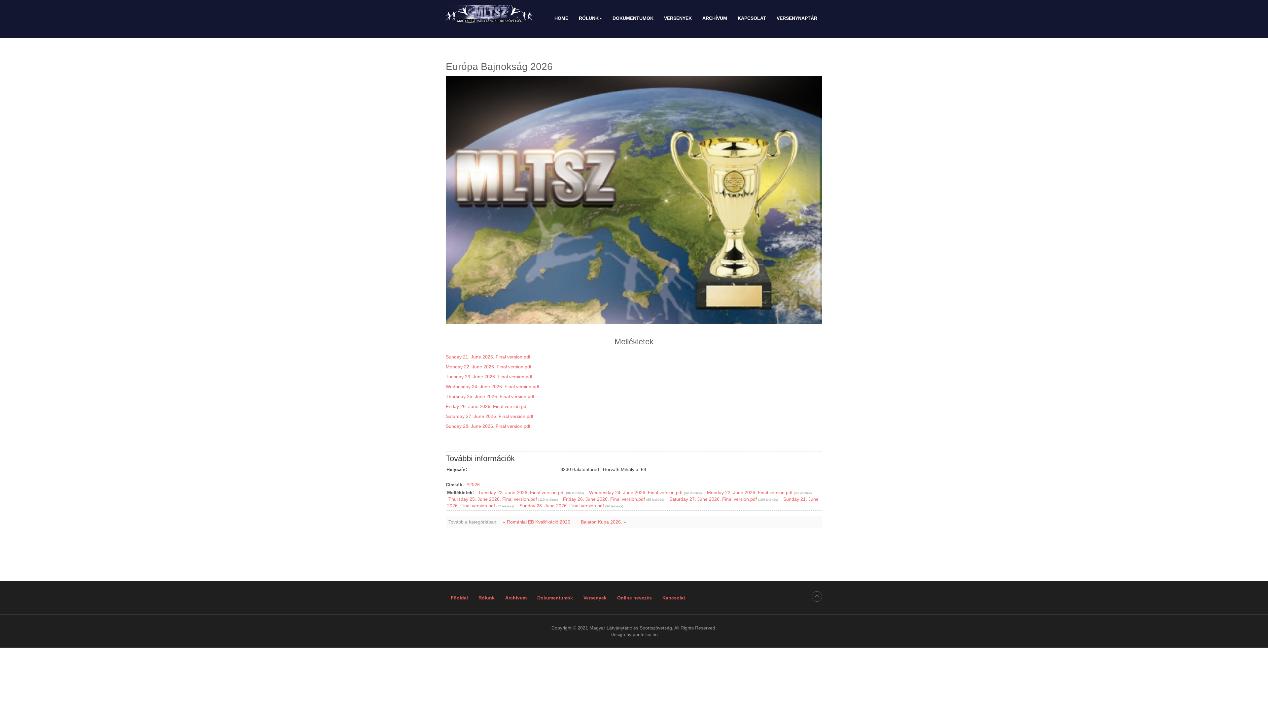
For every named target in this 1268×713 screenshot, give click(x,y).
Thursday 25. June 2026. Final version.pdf (490, 396)
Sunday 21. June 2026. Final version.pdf (488, 356)
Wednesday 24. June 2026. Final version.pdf (492, 386)
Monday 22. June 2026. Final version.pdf (488, 366)
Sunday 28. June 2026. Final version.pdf (488, 426)
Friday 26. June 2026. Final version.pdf (487, 406)
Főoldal (459, 597)
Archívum (714, 18)
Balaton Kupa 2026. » (603, 522)
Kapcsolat (752, 18)
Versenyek (678, 18)
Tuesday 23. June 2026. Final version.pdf (489, 376)
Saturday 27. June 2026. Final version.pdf (489, 416)
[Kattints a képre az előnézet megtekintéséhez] (634, 200)
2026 (474, 484)
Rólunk (589, 18)
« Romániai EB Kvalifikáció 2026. (537, 522)
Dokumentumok (633, 18)
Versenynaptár (797, 18)
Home (561, 18)
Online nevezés (634, 597)
